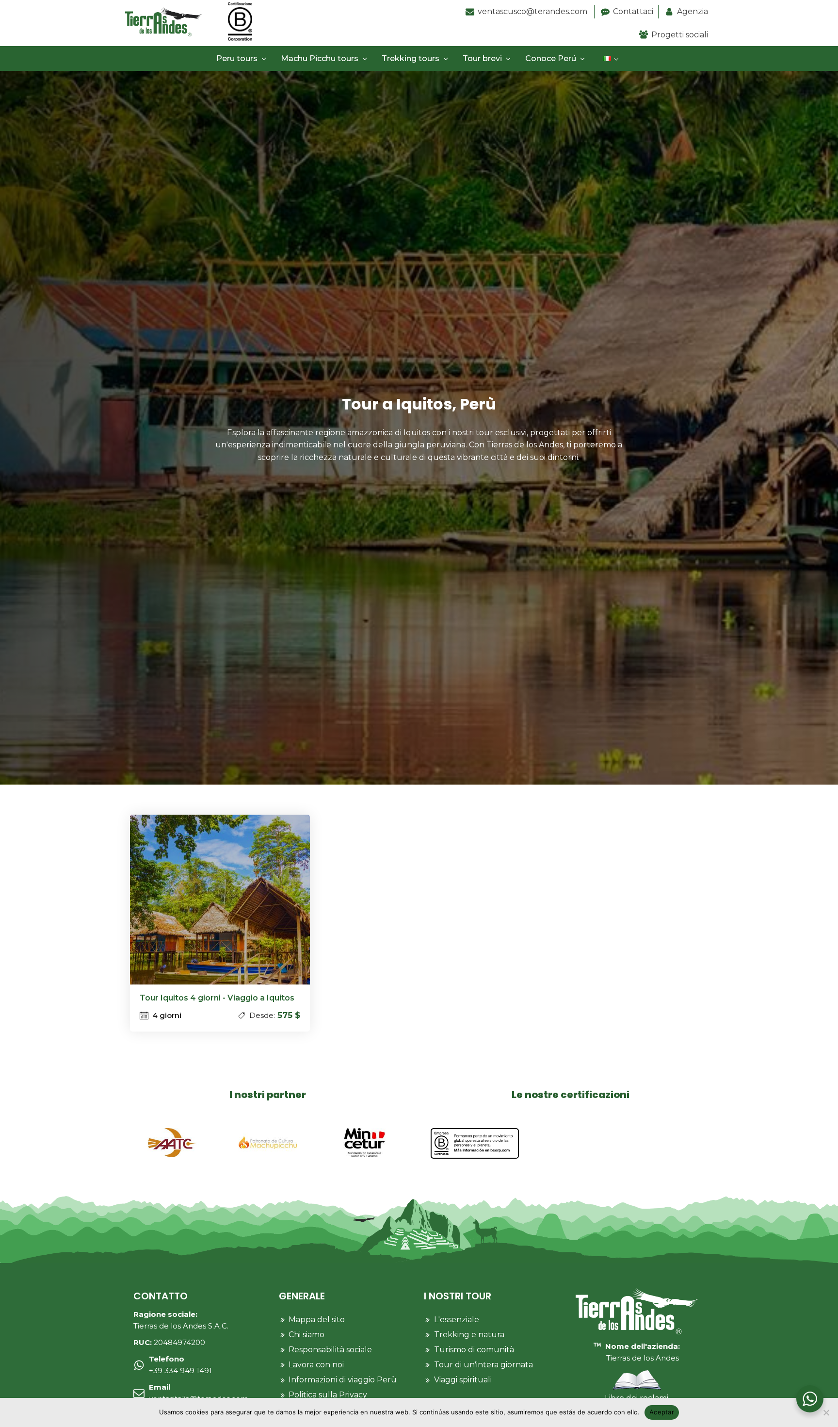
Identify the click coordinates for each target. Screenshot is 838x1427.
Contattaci (633, 11)
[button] (242, 58)
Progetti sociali (679, 34)
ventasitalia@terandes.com (198, 1392)
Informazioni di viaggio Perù (343, 1379)
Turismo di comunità (474, 1349)
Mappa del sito (317, 1319)
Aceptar (661, 1412)
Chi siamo (306, 1334)
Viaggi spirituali (463, 1379)
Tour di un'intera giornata (483, 1364)
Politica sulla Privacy (328, 1394)
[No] (826, 1412)
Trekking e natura (469, 1334)
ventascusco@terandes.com (533, 11)
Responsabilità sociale (330, 1349)
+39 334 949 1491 (180, 1364)
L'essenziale (456, 1319)
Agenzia (692, 11)
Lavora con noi (316, 1364)
